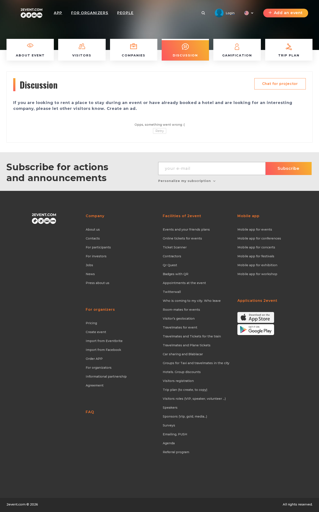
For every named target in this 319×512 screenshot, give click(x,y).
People (125, 13)
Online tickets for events (182, 238)
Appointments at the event (184, 283)
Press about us (97, 283)
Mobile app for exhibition (257, 265)
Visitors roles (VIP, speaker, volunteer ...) (194, 399)
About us (93, 229)
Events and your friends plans (186, 229)
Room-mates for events (181, 310)
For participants (98, 247)
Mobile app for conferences (259, 238)
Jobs (89, 265)
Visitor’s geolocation (179, 318)
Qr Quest (170, 265)
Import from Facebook (103, 350)
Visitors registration (178, 381)
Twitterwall (172, 292)
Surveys (169, 425)
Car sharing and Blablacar (183, 354)
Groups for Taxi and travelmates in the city (196, 363)
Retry (159, 131)
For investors (96, 256)
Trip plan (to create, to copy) (185, 390)
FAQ (90, 412)
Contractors (172, 256)
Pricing (91, 323)
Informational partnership (106, 376)
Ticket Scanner (175, 247)
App (58, 13)
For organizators (99, 368)
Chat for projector (280, 84)
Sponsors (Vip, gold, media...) (185, 416)
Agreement (95, 385)
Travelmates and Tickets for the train (192, 336)
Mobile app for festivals (255, 256)
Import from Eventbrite (104, 341)
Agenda (169, 443)
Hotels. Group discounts (182, 372)
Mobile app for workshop (257, 274)
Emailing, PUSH (175, 434)
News (90, 274)
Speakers (170, 408)
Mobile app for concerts (256, 247)
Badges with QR (175, 274)
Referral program (176, 452)
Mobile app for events (254, 229)
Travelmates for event (180, 327)
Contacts (93, 238)
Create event (96, 332)
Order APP (94, 359)
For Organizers (89, 13)
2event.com (16, 504)
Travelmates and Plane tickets (186, 345)
